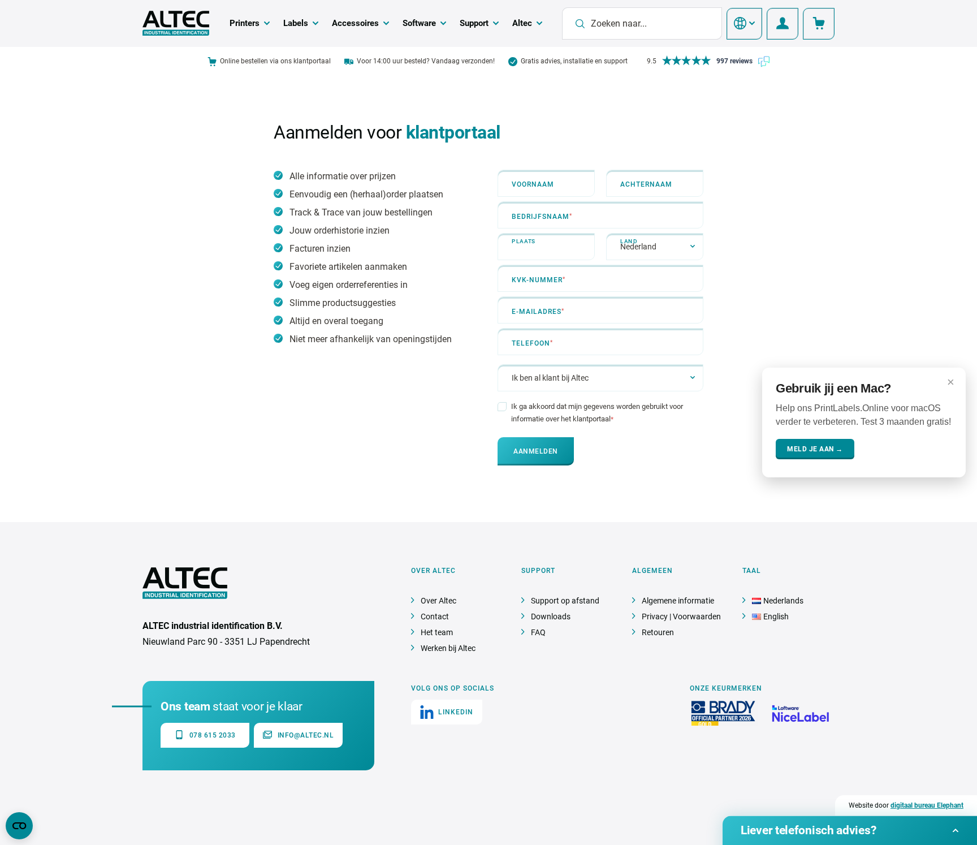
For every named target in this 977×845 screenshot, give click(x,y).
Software (419, 23)
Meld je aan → (815, 449)
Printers (245, 23)
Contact (435, 616)
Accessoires (355, 23)
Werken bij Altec (448, 648)
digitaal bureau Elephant (926, 805)
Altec (522, 23)
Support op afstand (565, 601)
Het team (437, 632)
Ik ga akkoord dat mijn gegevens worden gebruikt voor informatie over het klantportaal (597, 413)
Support (474, 23)
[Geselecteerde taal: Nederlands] (744, 24)
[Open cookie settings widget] (19, 825)
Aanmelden (535, 451)
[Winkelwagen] (819, 24)
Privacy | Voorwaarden (681, 616)
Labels (295, 23)
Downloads (550, 616)
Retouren (658, 632)
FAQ (538, 632)
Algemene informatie (678, 601)
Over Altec (438, 601)
